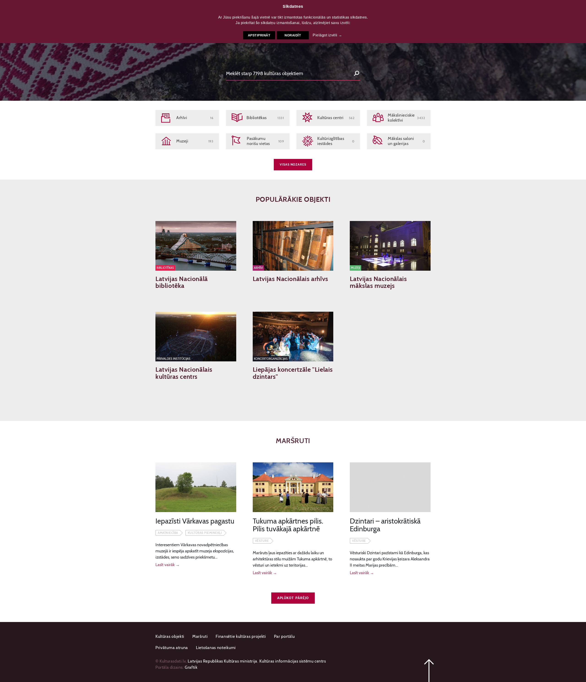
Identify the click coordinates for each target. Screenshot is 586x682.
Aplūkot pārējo (293, 598)
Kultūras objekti (169, 636)
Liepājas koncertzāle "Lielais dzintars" (293, 373)
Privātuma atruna (171, 647)
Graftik (191, 667)
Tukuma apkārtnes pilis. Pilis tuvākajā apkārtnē (288, 525)
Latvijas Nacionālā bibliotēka (181, 282)
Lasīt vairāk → (167, 564)
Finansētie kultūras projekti (241, 636)
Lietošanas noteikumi (216, 647)
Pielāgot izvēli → (327, 35)
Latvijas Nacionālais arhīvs (290, 278)
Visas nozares (293, 164)
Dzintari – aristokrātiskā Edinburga (385, 525)
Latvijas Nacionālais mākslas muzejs (378, 282)
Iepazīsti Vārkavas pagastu (194, 521)
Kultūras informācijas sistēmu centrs (292, 661)
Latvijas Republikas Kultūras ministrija (222, 661)
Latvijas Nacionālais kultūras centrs (183, 373)
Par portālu (284, 636)
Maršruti (200, 636)
